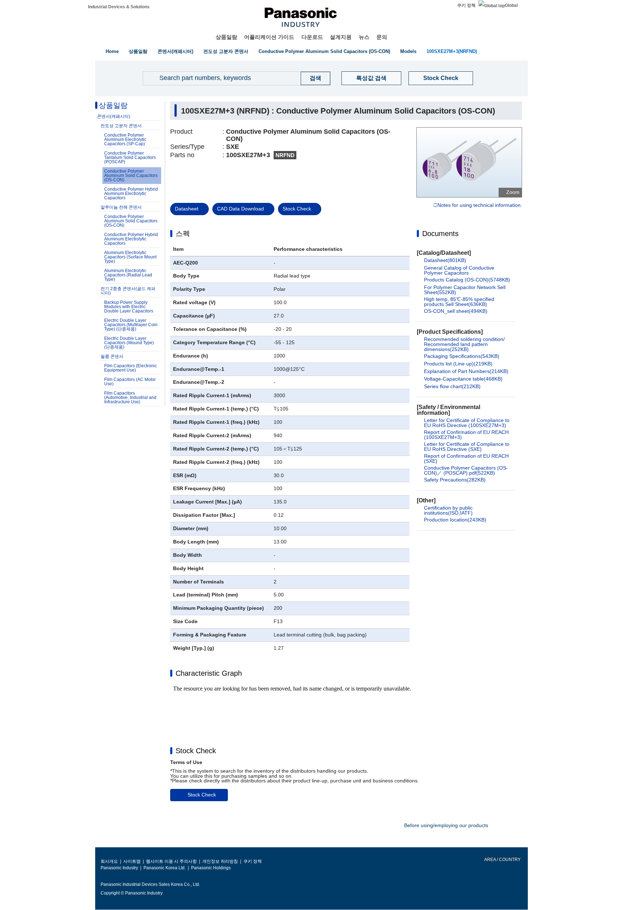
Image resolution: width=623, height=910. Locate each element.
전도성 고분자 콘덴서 (225, 51)
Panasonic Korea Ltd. (164, 867)
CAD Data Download (240, 209)
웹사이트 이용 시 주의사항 (171, 861)
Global (511, 5)
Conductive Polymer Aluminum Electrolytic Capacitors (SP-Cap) (125, 139)
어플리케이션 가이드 (269, 37)
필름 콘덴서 (112, 356)
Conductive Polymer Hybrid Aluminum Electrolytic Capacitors (131, 193)
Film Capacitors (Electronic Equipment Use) (130, 368)
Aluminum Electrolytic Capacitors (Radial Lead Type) (128, 275)
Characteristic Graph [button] (209, 673)
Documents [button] (440, 233)
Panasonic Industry (119, 867)
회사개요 (109, 861)
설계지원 (341, 37)
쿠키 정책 (466, 5)
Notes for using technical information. (479, 205)
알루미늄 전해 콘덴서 (121, 207)
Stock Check (440, 78)
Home (112, 51)
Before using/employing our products (446, 825)
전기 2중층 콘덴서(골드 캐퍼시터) (128, 291)
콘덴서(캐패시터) (175, 51)
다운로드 (312, 37)
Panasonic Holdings (211, 867)
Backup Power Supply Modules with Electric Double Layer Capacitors (128, 307)
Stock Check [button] (196, 750)
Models (408, 51)
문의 (381, 37)
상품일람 (226, 37)
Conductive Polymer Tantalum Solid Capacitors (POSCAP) (130, 157)
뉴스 (364, 37)
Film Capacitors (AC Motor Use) (130, 381)
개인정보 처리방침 (220, 861)
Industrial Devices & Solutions (119, 6)
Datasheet (186, 209)
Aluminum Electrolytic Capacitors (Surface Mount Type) (130, 257)
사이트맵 (132, 861)
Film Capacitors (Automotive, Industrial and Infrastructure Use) (130, 397)
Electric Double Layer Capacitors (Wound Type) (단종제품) (129, 343)
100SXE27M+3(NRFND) (452, 51)
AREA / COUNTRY (502, 859)
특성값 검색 (371, 78)
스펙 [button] (183, 233)
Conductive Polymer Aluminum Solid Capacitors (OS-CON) (324, 51)
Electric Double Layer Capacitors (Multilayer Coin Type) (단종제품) (131, 325)
